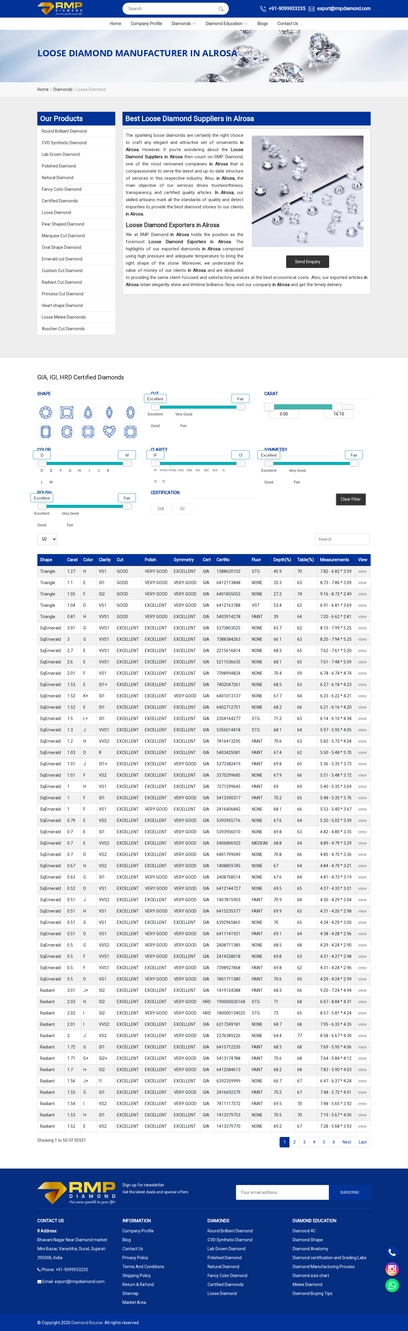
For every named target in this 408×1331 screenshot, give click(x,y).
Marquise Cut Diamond (63, 235)
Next (347, 1142)
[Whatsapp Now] (392, 1285)
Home (115, 23)
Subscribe (349, 1192)
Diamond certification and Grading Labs (329, 1257)
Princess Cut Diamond (62, 293)
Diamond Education (224, 23)
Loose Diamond (56, 212)
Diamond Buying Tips (312, 1293)
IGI (182, 508)
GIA (161, 508)
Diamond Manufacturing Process (324, 1266)
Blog (126, 1239)
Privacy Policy (135, 1257)
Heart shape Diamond (62, 305)
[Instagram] (392, 1269)
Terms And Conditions (143, 1266)
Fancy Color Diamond (62, 189)
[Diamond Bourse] (59, 8)
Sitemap (130, 1293)
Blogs (262, 23)
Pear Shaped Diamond (63, 224)
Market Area (134, 1302)
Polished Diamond (59, 166)
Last (363, 1142)
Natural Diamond (57, 177)
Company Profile (146, 23)
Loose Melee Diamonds (64, 317)
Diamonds (181, 23)
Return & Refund (138, 1284)
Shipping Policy (136, 1275)
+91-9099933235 (287, 8)
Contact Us (287, 23)
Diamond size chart (311, 1275)
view (362, 571)
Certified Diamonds (60, 200)
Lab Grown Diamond (61, 154)
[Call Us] (392, 1252)
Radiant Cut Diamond (62, 282)
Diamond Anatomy (310, 1248)
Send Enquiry (307, 261)
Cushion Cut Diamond (62, 270)
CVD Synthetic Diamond (64, 142)
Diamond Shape (308, 1239)
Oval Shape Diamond (61, 247)
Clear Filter (351, 499)
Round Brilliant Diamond (64, 131)
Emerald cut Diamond (62, 259)
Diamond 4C (304, 1230)
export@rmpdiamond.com (343, 8)
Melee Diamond (307, 1284)
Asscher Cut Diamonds (63, 328)
